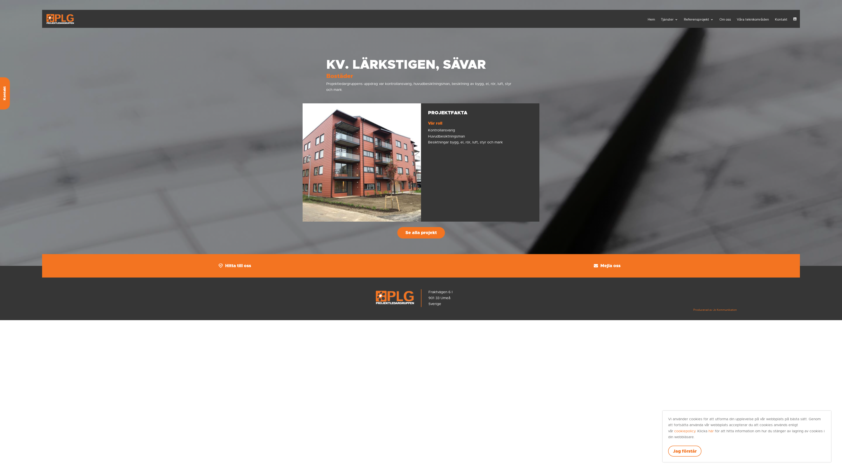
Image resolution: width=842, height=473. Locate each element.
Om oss (725, 19)
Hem (651, 19)
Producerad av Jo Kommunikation (715, 310)
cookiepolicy (684, 431)
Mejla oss (610, 265)
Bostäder (339, 76)
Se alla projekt (421, 232)
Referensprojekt (696, 19)
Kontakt (781, 19)
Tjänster (667, 19)
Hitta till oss (238, 265)
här (711, 431)
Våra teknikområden (753, 19)
